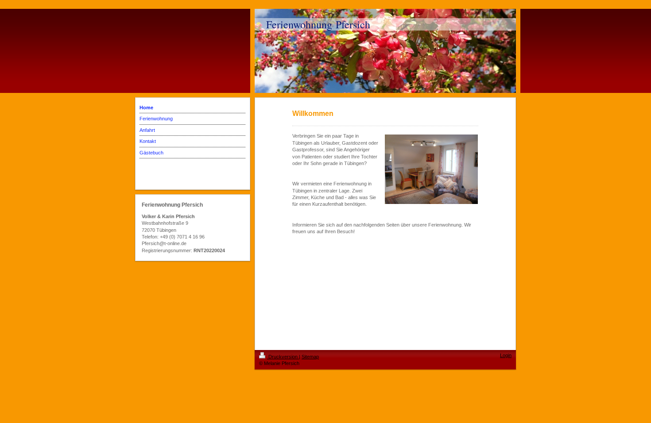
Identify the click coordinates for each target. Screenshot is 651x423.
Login (506, 355)
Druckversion (283, 356)
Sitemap (310, 356)
